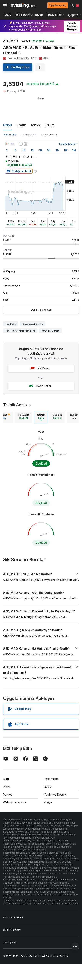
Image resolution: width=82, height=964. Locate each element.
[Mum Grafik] (7, 144)
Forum (49, 125)
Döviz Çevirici (49, 134)
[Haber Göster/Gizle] (26, 144)
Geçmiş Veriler (29, 134)
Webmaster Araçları (15, 802)
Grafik (21, 125)
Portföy (7, 794)
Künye (48, 802)
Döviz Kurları (55, 15)
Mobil (6, 786)
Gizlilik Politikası (12, 929)
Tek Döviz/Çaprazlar (29, 15)
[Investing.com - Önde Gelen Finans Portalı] (22, 5)
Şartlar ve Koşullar (13, 917)
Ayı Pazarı (44, 368)
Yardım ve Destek (55, 794)
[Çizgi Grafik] (12, 144)
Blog (6, 778)
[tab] (23, 417)
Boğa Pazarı (44, 385)
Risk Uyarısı (9, 942)
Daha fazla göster (41, 309)
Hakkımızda (51, 778)
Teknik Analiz (15, 404)
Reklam (48, 786)
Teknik (35, 125)
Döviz (8, 15)
